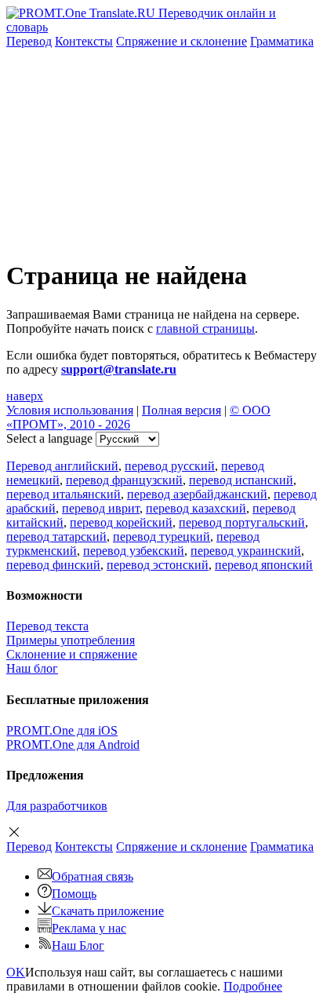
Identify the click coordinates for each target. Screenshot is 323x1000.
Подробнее (252, 986)
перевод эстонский (158, 564)
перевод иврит (101, 508)
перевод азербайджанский (197, 494)
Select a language (49, 438)
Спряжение (181, 41)
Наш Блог (78, 945)
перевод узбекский (133, 550)
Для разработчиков (56, 805)
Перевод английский (62, 466)
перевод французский (124, 480)
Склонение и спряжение (71, 654)
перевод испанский (241, 480)
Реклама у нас (89, 928)
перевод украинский (246, 550)
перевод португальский (242, 522)
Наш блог (32, 668)
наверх (24, 396)
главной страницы (205, 328)
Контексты (84, 41)
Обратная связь (92, 876)
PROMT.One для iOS (62, 730)
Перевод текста (47, 626)
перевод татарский (56, 536)
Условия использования (69, 410)
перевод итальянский (63, 494)
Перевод (29, 41)
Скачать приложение (108, 911)
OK (15, 972)
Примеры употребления (70, 640)
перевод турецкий (161, 536)
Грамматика (282, 41)
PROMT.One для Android (73, 744)
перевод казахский (196, 508)
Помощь (74, 893)
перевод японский (264, 564)
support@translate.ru (118, 369)
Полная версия (181, 410)
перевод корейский (121, 522)
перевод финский (53, 564)
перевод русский (170, 466)
